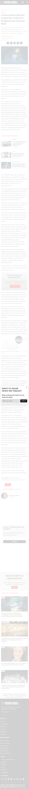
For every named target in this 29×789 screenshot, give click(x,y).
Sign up (23, 401)
